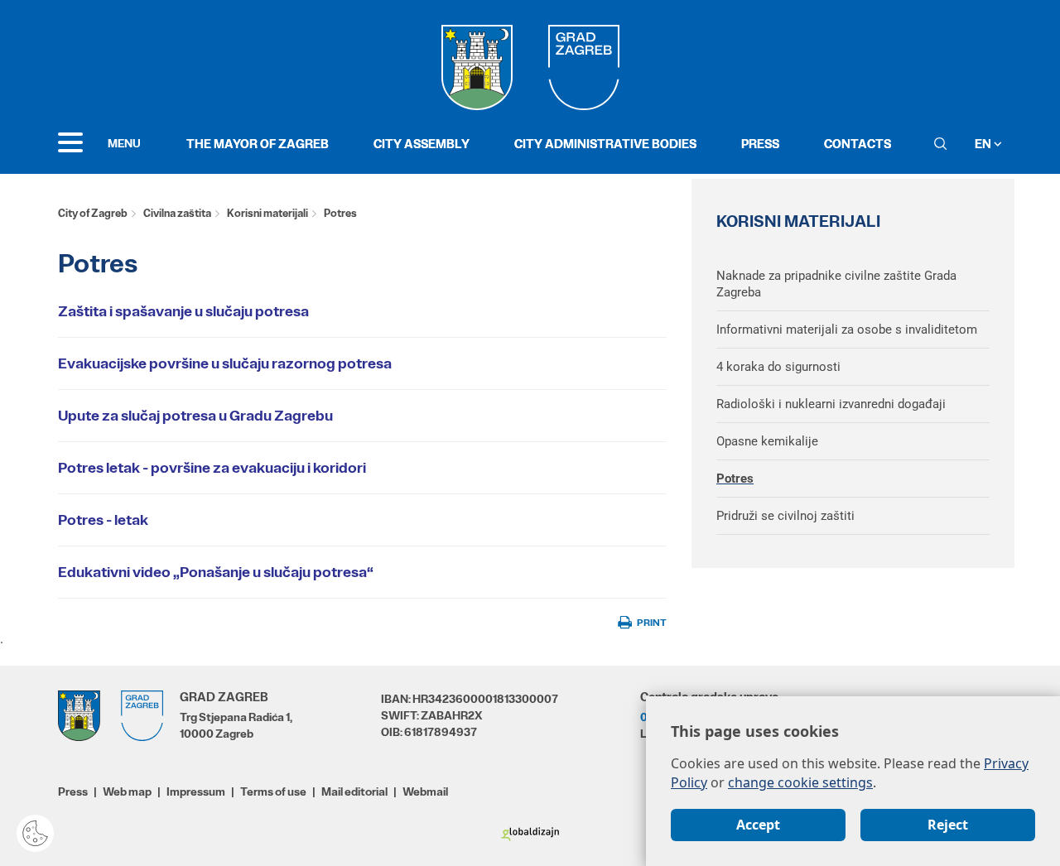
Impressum (195, 791)
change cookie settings (800, 782)
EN (984, 144)
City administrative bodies (605, 144)
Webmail (425, 791)
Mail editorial (354, 791)
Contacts (857, 144)
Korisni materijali (267, 213)
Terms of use (273, 791)
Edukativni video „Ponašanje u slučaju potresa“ (215, 572)
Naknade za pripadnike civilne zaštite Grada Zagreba (836, 284)
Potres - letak (103, 520)
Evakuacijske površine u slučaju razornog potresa (225, 363)
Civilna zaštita (177, 213)
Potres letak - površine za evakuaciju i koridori (212, 467)
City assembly (421, 144)
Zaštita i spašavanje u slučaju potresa (183, 311)
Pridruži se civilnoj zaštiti (785, 515)
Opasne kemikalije (767, 441)
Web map (127, 791)
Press (760, 144)
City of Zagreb (93, 213)
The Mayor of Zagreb (257, 144)
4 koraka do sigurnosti (778, 366)
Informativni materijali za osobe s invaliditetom (846, 329)
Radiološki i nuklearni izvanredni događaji (831, 404)
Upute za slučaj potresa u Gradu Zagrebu (195, 415)
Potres (735, 478)
